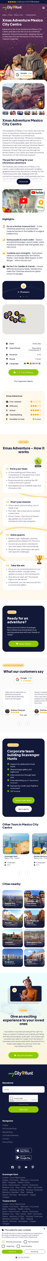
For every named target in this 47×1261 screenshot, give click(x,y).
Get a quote (23, 809)
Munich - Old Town (9, 1195)
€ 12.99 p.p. (25, 372)
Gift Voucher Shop (9, 1129)
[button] (23, 1257)
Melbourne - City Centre (29, 1180)
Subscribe (23, 1109)
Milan (22, 1192)
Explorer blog (7, 1132)
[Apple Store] (23, 1150)
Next (27, 723)
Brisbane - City (8, 1187)
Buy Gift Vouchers (25, 1055)
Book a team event (23, 800)
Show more (23, 182)
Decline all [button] (34, 1251)
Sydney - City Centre (10, 1180)
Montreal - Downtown (34, 1190)
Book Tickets (25, 644)
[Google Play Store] (23, 1157)
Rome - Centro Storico (11, 1185)
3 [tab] (27, 296)
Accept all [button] (12, 1251)
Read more (33, 1237)
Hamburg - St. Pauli (17, 1190)
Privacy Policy (23, 1104)
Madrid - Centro (24, 1182)
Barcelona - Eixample (10, 1192)
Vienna (5, 1190)
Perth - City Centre (35, 1187)
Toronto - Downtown (30, 1185)
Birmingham (23, 1195)
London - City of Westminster (13, 1178)
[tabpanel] (23, 288)
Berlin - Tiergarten (9, 1182)
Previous (19, 723)
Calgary (33, 1195)
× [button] (44, 1229)
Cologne (5, 1197)
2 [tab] (24, 296)
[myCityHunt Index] (14, 8)
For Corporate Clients (23, 381)
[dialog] (23, 1243)
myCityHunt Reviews (10, 1135)
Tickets (5, 1125)
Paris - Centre (21, 1187)
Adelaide (29, 1192)
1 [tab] (20, 296)
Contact (5, 1139)
